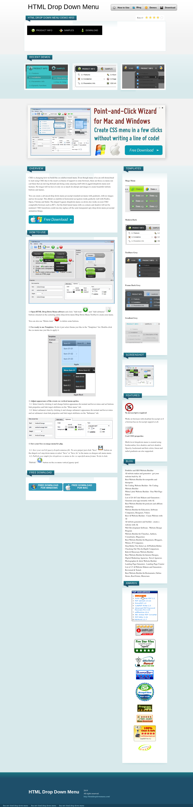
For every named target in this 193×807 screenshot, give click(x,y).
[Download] (51, 219)
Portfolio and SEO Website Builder (139, 470)
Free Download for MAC (83, 486)
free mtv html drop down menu (15, 805)
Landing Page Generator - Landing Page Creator (144, 564)
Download (170, 7)
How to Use (123, 7)
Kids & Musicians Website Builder (139, 551)
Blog (138, 7)
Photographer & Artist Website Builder (141, 561)
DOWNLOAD (92, 30)
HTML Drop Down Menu (54, 791)
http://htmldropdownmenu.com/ (97, 796)
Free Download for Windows (49, 486)
